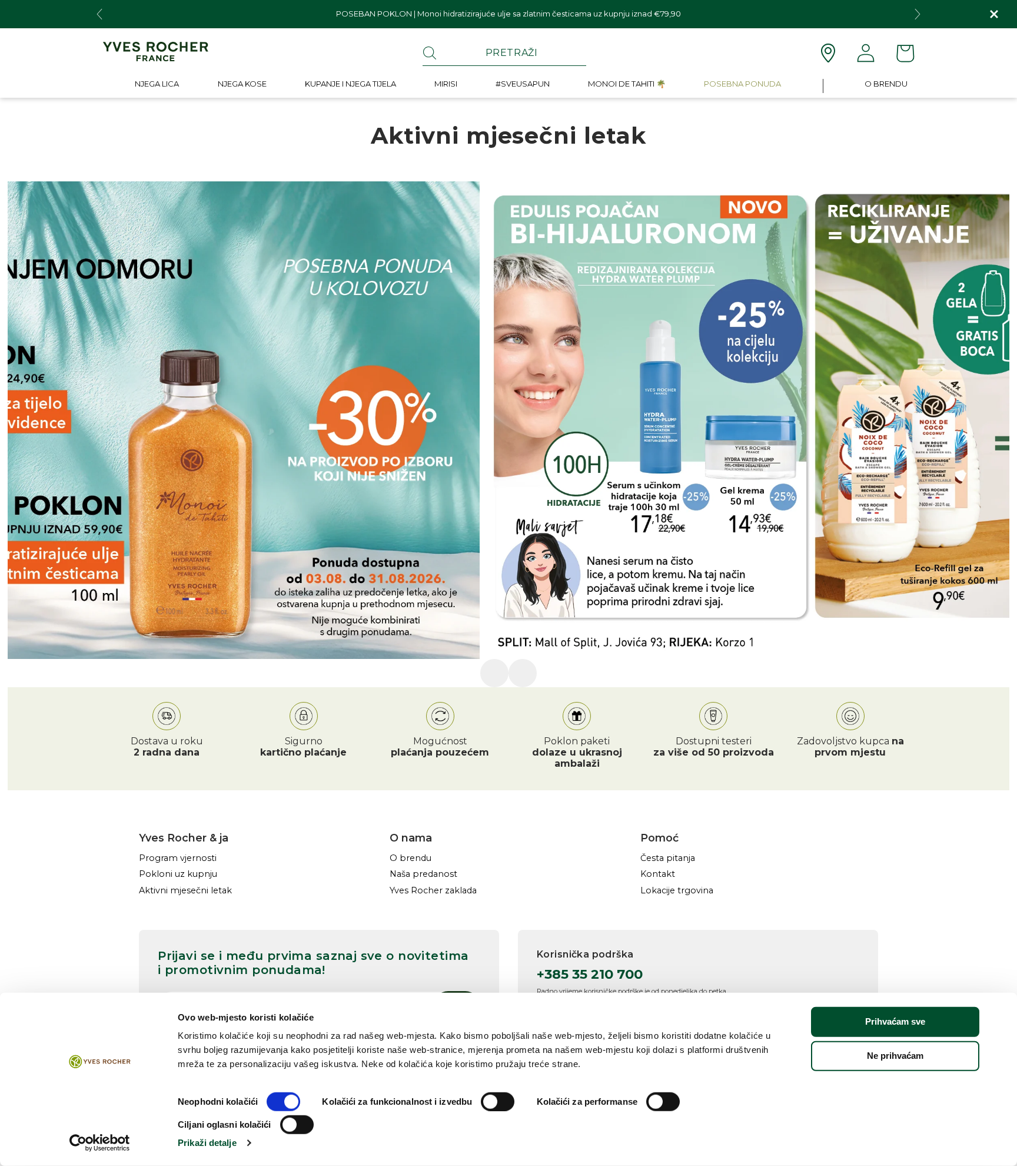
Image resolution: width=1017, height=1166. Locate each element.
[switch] (497, 1101)
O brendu (410, 858)
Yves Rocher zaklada (433, 891)
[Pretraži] (429, 53)
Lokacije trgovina (676, 891)
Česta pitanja (667, 858)
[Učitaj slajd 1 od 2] (494, 673)
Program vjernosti (178, 858)
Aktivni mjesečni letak (185, 891)
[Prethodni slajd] (455, 673)
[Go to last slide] (99, 14)
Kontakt (657, 874)
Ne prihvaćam (895, 1056)
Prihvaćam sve (895, 1021)
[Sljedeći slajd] (562, 673)
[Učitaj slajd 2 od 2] (522, 673)
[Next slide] (917, 14)
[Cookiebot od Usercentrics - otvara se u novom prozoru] (99, 1143)
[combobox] (504, 53)
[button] (157, 86)
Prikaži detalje (207, 1143)
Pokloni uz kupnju (178, 874)
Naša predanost (423, 874)
